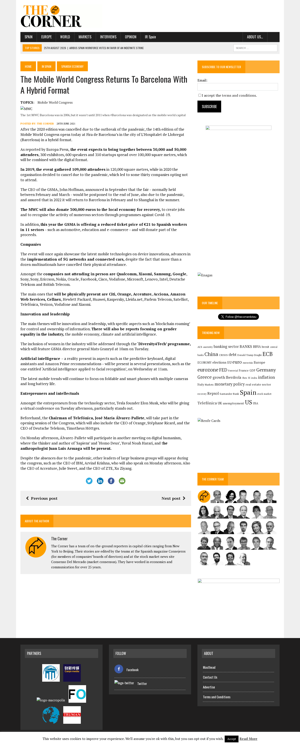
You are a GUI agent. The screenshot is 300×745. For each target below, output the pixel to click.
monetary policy (230, 384)
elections (219, 362)
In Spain (46, 66)
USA (255, 403)
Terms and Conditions (216, 696)
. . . (273, 36)
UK (220, 403)
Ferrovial (233, 370)
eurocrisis (248, 362)
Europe (46, 36)
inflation (266, 377)
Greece (204, 377)
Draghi (258, 355)
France (244, 370)
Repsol (213, 393)
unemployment (233, 403)
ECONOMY (204, 362)
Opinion (130, 36)
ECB (267, 353)
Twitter (142, 683)
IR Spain (150, 36)
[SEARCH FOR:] (255, 47)
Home (28, 66)
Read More (248, 738)
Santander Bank (229, 394)
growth (219, 377)
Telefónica (207, 402)
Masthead (209, 667)
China (211, 354)
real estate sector (258, 384)
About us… (255, 36)
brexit (265, 347)
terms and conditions (239, 95)
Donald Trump (245, 355)
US (248, 402)
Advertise (209, 687)
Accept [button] (231, 739)
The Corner (45, 123)
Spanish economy (72, 66)
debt (233, 354)
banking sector (226, 346)
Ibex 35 (246, 377)
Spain (29, 36)
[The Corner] (61, 16)
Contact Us (210, 677)
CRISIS (223, 355)
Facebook (133, 669)
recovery (201, 393)
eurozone (207, 369)
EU (229, 362)
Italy (200, 384)
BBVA (257, 347)
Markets (85, 36)
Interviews (108, 36)
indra (254, 377)
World (65, 36)
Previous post (44, 498)
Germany (266, 369)
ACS (199, 347)
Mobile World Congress (55, 102)
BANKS (246, 346)
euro (237, 362)
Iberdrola (233, 377)
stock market (264, 393)
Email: (202, 80)
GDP (252, 370)
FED (223, 370)
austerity (208, 346)
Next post (171, 498)
